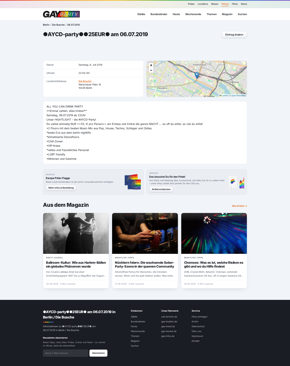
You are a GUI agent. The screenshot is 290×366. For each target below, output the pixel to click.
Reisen (214, 4)
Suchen (242, 14)
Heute (176, 14)
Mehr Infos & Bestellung (61, 187)
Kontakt (195, 341)
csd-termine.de (169, 316)
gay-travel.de (168, 326)
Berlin (46, 24)
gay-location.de (169, 321)
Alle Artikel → (239, 205)
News (244, 4)
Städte (141, 14)
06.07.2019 (73, 24)
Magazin (227, 14)
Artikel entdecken (161, 189)
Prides (191, 4)
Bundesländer (159, 14)
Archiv (195, 321)
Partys (225, 4)
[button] (197, 75)
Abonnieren (98, 353)
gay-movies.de (169, 331)
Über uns (196, 331)
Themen (212, 14)
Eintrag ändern (234, 34)
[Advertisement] (272, 183)
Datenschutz (198, 326)
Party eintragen (199, 316)
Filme (235, 4)
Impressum (197, 336)
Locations (203, 4)
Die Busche (58, 24)
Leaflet (224, 95)
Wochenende (193, 14)
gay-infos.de (167, 336)
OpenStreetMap (239, 95)
